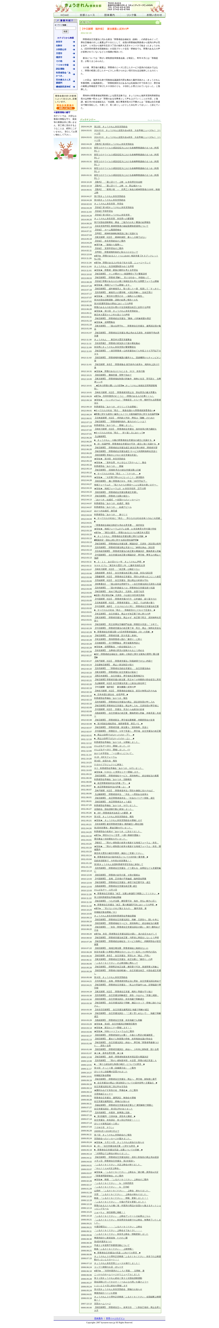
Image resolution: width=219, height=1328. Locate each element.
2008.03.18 (86, 1298)
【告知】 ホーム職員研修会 (107, 230)
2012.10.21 (86, 375)
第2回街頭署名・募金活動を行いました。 (113, 828)
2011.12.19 (86, 739)
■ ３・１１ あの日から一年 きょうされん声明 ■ (119, 562)
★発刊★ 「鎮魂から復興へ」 (108, 245)
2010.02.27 (86, 1036)
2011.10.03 (86, 770)
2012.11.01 (86, 364)
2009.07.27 (86, 1107)
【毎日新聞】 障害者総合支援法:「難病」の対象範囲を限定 (122, 318)
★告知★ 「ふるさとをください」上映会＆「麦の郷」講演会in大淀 (126, 1172)
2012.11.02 (86, 358)
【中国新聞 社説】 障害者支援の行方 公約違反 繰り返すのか (125, 599)
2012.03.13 (86, 538)
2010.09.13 (86, 917)
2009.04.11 (86, 1158)
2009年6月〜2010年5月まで (106, 1131)
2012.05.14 (86, 469)
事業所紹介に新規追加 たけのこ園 (111, 1238)
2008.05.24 (86, 1286)
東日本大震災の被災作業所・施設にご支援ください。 (119, 853)
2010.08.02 (86, 938)
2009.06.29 (86, 1131)
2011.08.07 (86, 786)
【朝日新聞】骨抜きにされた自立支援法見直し (116, 455)
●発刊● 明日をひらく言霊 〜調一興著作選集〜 (117, 835)
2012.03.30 (86, 527)
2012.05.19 (86, 461)
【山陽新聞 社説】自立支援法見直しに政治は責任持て (120, 683)
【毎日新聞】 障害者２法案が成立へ (112, 496)
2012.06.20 (86, 441)
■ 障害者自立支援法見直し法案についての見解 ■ (118, 1150)
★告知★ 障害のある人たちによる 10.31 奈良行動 (119, 371)
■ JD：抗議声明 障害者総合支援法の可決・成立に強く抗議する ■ (126, 444)
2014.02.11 (86, 250)
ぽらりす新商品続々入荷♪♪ (106, 1124)
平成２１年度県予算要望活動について (112, 1245)
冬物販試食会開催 (102, 1075)
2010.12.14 (86, 871)
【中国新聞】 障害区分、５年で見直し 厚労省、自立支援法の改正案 (127, 731)
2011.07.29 (86, 805)
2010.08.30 (86, 925)
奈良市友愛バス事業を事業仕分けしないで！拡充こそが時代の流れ (125, 952)
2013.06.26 (86, 305)
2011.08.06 (86, 793)
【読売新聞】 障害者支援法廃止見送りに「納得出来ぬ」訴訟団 (124, 547)
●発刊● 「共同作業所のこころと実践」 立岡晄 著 (119, 1271)
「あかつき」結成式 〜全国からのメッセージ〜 (117, 500)
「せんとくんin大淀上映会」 (107, 1168)
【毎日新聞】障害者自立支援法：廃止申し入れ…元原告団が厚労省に (126, 706)
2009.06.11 (86, 1134)
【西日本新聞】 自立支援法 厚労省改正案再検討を (119, 676)
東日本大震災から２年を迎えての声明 (112, 315)
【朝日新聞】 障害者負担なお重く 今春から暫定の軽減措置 (124, 1035)
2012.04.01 (86, 523)
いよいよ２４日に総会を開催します (111, 1286)
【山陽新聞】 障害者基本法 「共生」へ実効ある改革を (121, 794)
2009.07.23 (86, 1111)
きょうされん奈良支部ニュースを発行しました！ (117, 1263)
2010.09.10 (86, 921)
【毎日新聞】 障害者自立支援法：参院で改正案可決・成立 (122, 882)
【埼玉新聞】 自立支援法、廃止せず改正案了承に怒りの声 (122, 614)
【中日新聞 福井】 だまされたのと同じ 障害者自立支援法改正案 (126, 606)
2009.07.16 (86, 1115)
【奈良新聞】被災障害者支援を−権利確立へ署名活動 (118, 824)
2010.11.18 (86, 902)
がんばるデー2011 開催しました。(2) (112, 746)
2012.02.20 (86, 684)
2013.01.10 (86, 321)
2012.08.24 (86, 414)
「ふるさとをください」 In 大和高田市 (113, 1183)
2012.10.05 (86, 379)
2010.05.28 (86, 967)
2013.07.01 (86, 301)
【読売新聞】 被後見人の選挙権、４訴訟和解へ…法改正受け (123, 292)
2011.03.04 (86, 859)
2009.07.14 (86, 1119)
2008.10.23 (86, 1212)
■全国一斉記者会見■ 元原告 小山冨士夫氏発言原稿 (119, 595)
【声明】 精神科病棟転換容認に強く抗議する (116, 233)
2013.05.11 (86, 313)
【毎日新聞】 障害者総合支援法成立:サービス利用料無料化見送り (125, 451)
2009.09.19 (86, 1080)
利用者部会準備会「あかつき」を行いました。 (116, 805)
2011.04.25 (86, 832)
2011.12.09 (86, 747)
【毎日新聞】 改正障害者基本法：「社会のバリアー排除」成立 (124, 798)
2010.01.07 (86, 1053)
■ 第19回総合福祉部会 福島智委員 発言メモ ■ (118, 724)
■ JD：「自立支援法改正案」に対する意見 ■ (116, 1146)
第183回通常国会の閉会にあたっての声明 (113, 304)
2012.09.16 (86, 400)
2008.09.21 (86, 1219)
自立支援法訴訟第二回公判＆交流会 (111, 1086)
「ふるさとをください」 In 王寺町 (111, 1187)
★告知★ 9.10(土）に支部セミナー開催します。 (117, 772)
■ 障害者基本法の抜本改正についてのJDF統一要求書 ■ (121, 857)
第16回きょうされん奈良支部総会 (109, 200)
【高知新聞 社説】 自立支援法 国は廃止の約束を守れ (121, 580)
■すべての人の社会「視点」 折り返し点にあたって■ (119, 433)
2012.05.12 (86, 472)
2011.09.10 (86, 774)
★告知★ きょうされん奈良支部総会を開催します (118, 820)
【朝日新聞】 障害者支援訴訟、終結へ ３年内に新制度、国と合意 (126, 1049)
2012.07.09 (86, 426)
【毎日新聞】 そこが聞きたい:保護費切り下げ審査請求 (120, 274)
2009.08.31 (86, 1096)
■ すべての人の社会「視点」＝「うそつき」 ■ (117, 474)
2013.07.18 (86, 290)
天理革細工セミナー (103, 1094)
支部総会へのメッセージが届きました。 (113, 1139)
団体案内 (109, 15)
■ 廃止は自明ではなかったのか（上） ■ (114, 738)
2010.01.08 (86, 1043)
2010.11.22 (86, 898)
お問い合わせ (154, 15)
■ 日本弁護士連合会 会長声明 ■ (111, 694)
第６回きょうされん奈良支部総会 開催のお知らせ (118, 1289)
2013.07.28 (86, 286)
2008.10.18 (86, 1216)
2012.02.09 (86, 707)
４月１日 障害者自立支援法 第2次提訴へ (114, 1161)
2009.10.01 (86, 1076)
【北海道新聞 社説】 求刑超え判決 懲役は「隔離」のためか (124, 418)
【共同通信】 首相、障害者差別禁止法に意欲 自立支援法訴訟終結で (127, 981)
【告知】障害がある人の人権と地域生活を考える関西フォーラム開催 (126, 281)
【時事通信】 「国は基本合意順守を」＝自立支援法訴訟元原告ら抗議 (127, 584)
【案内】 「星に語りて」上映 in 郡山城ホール (118, 186)
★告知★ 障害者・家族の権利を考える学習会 (116, 270)
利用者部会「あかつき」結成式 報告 (112, 503)
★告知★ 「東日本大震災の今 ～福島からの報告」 (119, 296)
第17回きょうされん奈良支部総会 (109, 196)
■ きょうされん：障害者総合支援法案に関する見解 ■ (120, 536)
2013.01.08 (86, 328)
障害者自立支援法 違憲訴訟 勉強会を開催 (115, 1098)
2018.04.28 (86, 200)
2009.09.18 (86, 1084)
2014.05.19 (86, 239)
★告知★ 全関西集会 (104, 322)
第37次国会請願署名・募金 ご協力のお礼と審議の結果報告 (122, 222)
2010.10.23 (86, 910)
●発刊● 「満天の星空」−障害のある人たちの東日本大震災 (122, 532)
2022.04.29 (86, 144)
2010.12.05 (86, 875)
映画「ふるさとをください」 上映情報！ (114, 1249)
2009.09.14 (86, 1088)
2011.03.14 (86, 855)
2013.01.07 (86, 333)
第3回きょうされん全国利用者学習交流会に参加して (118, 864)
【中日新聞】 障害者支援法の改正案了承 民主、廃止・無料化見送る (127, 628)
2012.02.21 (86, 680)
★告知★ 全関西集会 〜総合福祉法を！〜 (115, 647)
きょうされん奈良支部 (109, 6)
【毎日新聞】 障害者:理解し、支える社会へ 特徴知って (122, 277)
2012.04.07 (86, 503)
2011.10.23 (86, 762)
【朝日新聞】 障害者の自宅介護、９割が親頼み (117, 875)
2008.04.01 (86, 1294)
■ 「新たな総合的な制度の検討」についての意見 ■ (119, 1064)
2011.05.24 (86, 817)
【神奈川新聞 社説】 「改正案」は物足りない (117, 569)
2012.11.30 (86, 340)
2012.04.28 (86, 480)
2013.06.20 (86, 309)
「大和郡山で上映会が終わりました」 (112, 1153)
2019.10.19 (86, 186)
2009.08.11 (86, 1103)
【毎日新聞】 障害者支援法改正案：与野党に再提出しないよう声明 (126, 938)
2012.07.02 (86, 430)
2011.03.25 (86, 844)
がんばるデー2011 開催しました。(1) (112, 750)
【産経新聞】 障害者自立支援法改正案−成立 (115, 886)
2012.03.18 (86, 530)
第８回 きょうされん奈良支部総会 (111, 977)
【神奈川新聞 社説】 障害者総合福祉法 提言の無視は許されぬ (125, 691)
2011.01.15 (86, 867)
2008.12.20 (86, 1196)
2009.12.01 (86, 1065)
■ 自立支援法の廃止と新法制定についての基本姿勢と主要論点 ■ (125, 1083)
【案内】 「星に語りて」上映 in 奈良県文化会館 (118, 182)
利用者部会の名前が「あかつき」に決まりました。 (118, 831)
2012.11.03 (86, 351)
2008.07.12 (86, 1263)
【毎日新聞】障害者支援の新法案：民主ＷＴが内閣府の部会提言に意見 (127, 680)
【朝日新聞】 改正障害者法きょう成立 (113, 802)
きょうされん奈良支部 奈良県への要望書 (114, 219)
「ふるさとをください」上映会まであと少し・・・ (118, 1230)
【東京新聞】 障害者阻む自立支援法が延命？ (116, 672)
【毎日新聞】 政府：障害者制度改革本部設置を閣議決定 (121, 1057)
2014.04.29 (86, 243)
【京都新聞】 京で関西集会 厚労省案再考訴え (117, 643)
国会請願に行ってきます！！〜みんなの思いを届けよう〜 (121, 1282)
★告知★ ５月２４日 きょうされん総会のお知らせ (119, 1142)
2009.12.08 (86, 1057)
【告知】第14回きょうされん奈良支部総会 (114, 207)
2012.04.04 (86, 515)
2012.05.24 (86, 457)
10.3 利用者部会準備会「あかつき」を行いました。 (119, 768)
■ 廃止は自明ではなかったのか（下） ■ (114, 735)
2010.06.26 (86, 956)
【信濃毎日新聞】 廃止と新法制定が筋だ (114, 665)
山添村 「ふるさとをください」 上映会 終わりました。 (122, 1191)
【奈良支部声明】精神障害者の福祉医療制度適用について (121, 226)
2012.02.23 (86, 665)
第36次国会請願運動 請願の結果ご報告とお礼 (116, 300)
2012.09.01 (86, 410)
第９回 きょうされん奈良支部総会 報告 (114, 817)
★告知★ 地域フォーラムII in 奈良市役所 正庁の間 (120, 488)
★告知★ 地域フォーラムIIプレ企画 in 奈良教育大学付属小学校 (125, 529)
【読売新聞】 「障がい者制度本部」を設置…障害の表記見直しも (125, 1060)
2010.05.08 (86, 977)
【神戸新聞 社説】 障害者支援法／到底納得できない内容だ (123, 661)
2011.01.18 (86, 863)
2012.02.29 (86, 628)
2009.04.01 (86, 1165)
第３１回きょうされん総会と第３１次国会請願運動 (118, 1278)
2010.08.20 (86, 934)
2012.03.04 (86, 604)
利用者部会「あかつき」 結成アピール (113, 507)
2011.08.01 (86, 797)
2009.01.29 (86, 1189)
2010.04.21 (86, 981)
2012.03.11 (86, 562)
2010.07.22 (86, 948)
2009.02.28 (86, 1181)
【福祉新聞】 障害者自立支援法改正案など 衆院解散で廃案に (123, 1105)
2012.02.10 (86, 703)
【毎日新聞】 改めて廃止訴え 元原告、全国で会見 (119, 591)
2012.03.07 (86, 569)
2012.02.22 (86, 669)
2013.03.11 (86, 317)
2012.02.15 (86, 696)
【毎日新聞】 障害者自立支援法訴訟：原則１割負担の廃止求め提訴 (126, 1157)
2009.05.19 (86, 1150)
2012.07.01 (86, 434)
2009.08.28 (86, 1100)
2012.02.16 (86, 692)
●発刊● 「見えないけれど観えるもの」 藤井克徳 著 (120, 908)
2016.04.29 (86, 208)
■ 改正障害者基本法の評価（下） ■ (112, 783)
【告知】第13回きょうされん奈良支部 (113, 215)
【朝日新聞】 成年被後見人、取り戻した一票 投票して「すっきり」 (127, 289)
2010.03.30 (86, 995)
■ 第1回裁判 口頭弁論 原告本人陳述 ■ (114, 1116)
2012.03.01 (86, 612)
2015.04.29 (86, 216)
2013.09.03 (86, 278)
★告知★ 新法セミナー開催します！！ (113, 1028)
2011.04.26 (86, 828)
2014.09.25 (86, 219)
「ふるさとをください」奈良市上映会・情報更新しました (121, 1234)
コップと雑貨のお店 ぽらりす (108, 1267)
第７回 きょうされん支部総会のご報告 (113, 1135)
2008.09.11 (86, 1231)
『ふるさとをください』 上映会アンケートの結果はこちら (122, 1216)
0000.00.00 (86, 1307)
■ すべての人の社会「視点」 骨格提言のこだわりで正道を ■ (124, 610)
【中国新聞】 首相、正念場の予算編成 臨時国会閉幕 (120, 879)
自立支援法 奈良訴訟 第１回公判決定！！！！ (117, 1120)
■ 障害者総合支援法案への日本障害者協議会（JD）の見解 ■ (123, 632)
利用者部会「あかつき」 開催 (108, 466)
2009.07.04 (86, 1127)
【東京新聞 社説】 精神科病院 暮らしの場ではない (120, 237)
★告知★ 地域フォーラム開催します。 (113, 285)
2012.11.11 (86, 343)
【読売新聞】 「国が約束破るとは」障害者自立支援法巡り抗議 (124, 588)
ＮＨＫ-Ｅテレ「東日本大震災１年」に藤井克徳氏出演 (119, 565)
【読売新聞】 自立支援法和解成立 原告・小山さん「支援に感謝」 (126, 995)
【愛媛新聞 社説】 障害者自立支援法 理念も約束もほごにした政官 (127, 577)
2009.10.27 (86, 1072)
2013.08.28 (86, 282)
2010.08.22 (86, 929)
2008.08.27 (86, 1247)
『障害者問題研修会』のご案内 (108, 1176)
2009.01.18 (86, 1192)
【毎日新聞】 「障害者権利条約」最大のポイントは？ (120, 421)
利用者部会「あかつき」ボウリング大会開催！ (116, 407)
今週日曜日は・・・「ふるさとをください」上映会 (118, 1227)
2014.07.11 (86, 231)
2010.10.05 (86, 914)
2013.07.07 (86, 297)
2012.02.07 (86, 728)
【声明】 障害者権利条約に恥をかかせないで (116, 252)
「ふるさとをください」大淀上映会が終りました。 (118, 1165)
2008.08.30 (86, 1239)
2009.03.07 (86, 1169)
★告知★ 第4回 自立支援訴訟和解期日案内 (115, 1024)
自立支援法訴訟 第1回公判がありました (113, 1109)
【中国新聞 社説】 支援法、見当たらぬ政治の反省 (119, 709)
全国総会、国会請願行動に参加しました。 (114, 809)
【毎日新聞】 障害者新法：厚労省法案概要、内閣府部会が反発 (124, 720)
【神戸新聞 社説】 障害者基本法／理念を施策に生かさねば (124, 791)
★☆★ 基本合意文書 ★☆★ (108, 1053)
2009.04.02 (86, 1161)
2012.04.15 (86, 488)
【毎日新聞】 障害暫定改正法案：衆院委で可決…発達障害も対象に (126, 967)
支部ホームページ (102, 1304)
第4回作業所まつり (103, 1242)
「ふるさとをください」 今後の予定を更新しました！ (120, 1202)
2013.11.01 (86, 270)
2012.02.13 (86, 700)
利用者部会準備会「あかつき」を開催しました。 (117, 742)
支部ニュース (87, 15)
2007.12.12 (86, 1304)
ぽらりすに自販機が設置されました (111, 1072)
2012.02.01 (86, 735)
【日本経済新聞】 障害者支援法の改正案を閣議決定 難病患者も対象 (127, 551)
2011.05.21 (86, 820)
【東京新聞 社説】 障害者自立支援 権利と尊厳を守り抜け (123, 992)
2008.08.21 (86, 1250)
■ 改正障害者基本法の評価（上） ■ (112, 787)
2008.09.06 (86, 1235)
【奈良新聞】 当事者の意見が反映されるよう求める (119, 650)
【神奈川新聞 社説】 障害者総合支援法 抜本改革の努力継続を (125, 429)
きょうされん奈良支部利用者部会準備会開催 (115, 916)
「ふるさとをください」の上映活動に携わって (116, 963)
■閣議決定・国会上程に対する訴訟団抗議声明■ (116, 540)
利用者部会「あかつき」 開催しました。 (114, 425)
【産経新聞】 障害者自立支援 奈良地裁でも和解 (118, 1020)
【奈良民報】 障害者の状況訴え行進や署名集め (117, 343)
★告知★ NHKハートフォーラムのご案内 (114, 1031)
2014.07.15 (86, 227)
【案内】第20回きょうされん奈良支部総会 (114, 144)
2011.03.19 (86, 847)
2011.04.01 (86, 840)
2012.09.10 (86, 407)
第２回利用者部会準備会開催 (107, 897)
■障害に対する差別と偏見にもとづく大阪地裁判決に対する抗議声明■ (126, 414)
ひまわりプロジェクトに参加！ (108, 764)
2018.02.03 (86, 204)
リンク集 (132, 15)
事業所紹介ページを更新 (105, 1293)
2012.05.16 (86, 465)
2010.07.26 (86, 942)
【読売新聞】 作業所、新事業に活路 (113, 1113)
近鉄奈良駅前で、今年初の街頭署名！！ (113, 861)
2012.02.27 (86, 655)
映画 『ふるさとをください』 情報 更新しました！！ (121, 1198)
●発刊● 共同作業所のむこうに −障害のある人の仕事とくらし (124, 396)
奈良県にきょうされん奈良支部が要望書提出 (115, 347)
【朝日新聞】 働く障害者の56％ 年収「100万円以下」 (120, 481)
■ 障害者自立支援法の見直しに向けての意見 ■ (117, 1253)
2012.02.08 (86, 715)
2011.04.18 (86, 836)
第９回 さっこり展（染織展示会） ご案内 (115, 1068)
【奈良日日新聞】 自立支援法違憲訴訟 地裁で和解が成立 (121, 1010)
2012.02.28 (86, 651)
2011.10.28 (86, 759)
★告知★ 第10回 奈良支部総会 (109, 459)
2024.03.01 (86, 130)
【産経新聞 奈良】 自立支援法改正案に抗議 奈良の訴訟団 (123, 573)
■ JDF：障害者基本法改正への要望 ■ (112, 813)
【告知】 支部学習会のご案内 (108, 248)
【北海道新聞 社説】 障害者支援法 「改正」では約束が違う (124, 603)
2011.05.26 (86, 813)
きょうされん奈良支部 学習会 (108, 204)
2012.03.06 (86, 573)
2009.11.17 (86, 1069)
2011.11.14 (86, 755)
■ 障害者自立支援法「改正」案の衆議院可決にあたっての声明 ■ (125, 905)
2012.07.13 (86, 422)
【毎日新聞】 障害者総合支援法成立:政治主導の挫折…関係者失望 (125, 448)
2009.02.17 (86, 1185)
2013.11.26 (86, 258)
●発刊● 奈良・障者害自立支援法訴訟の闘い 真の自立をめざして (125, 934)
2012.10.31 (86, 371)
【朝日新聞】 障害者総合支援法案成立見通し (116, 492)
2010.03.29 (86, 1013)
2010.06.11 (86, 960)
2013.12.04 (86, 254)
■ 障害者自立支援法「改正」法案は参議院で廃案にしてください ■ (126, 893)
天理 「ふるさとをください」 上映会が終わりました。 (121, 1194)
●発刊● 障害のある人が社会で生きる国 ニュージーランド (122, 263)
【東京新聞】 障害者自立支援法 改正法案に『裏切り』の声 (123, 959)
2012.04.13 (86, 496)
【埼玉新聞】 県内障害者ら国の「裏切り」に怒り (118, 639)
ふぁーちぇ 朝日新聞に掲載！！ (109, 1212)
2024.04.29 (86, 126)
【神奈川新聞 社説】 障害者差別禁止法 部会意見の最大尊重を (125, 392)
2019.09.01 (86, 190)
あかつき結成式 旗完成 (105, 511)
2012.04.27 (86, 484)
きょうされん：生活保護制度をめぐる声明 (114, 266)
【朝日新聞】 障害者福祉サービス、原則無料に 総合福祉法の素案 (126, 776)
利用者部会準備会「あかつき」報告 (111, 698)
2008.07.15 (86, 1258)
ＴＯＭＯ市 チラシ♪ (104, 1127)
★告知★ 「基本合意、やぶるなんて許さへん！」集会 (120, 462)
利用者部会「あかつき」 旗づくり (111, 514)
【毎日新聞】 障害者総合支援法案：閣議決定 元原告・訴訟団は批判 (127, 544)
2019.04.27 (86, 196)
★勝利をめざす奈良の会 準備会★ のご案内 (116, 1090)
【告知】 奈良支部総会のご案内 (109, 241)
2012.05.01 (86, 476)
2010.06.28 (86, 952)
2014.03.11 (86, 247)
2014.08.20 (86, 223)
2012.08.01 (86, 418)
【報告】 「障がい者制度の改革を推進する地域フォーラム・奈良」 (126, 843)
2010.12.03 (86, 879)
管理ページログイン (115, 1318)
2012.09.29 (86, 396)
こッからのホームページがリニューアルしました (117, 1274)
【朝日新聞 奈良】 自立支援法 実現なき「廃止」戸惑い (122, 956)
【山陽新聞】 (100, 436)
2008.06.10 (86, 1271)
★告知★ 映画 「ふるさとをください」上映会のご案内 (121, 1179)
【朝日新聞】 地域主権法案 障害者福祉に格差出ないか (121, 948)
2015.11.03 (86, 212)
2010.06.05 (86, 964)
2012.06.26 (86, 438)
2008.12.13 (86, 1208)
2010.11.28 (86, 894)
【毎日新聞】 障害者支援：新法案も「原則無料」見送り (121, 727)
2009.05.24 (86, 1138)
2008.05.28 (86, 1279)
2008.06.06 (86, 1275)
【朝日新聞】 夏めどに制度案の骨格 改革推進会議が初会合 (123, 1039)
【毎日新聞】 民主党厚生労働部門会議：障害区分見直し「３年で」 (126, 624)
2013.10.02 (86, 274)
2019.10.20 (86, 182)
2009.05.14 (86, 1154)
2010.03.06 (86, 1032)
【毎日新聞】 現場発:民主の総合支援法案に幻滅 (117, 470)
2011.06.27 (86, 809)
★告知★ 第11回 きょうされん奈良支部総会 (117, 311)
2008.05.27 (86, 1283)
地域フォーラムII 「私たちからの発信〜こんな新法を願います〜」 (126, 485)
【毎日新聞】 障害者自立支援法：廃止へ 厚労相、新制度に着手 (125, 1079)
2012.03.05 (86, 581)
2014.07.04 (86, 235)
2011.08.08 (86, 782)
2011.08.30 (86, 778)
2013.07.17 (86, 294)
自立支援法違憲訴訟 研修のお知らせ (112, 1101)
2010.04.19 (86, 992)
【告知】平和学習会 (103, 211)
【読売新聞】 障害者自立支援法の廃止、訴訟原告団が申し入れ (124, 702)
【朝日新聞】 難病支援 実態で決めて (113, 375)
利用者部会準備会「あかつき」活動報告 (113, 779)
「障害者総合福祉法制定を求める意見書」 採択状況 (119, 525)
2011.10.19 (86, 766)
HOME (65, 15)
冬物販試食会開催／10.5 (105, 912)
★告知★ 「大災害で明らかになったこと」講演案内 (119, 477)
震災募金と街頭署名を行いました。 (111, 839)
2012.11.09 (86, 347)
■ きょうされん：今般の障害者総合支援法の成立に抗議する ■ (124, 440)
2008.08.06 (86, 1254)
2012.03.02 (86, 608)
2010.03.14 (86, 1028)
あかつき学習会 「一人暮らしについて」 (114, 753)
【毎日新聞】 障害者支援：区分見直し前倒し (116, 635)
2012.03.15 (86, 534)
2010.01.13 (86, 1039)
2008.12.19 (86, 1200)
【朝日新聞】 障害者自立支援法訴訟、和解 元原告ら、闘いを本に (126, 920)
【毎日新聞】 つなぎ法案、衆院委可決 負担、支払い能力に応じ (125, 901)
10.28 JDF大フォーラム (105, 757)
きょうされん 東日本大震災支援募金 (113, 340)
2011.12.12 (86, 743)
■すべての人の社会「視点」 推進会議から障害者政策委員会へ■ (124, 410)
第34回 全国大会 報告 (105, 761)
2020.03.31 (86, 148)
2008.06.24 (86, 1267)
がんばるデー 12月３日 (105, 890)
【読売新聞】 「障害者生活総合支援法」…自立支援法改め (122, 668)
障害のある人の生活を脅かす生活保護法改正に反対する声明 (122, 307)
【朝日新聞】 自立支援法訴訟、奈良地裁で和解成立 (119, 999)
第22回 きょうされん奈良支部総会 (111, 127)
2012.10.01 (86, 385)
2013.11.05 (86, 266)
